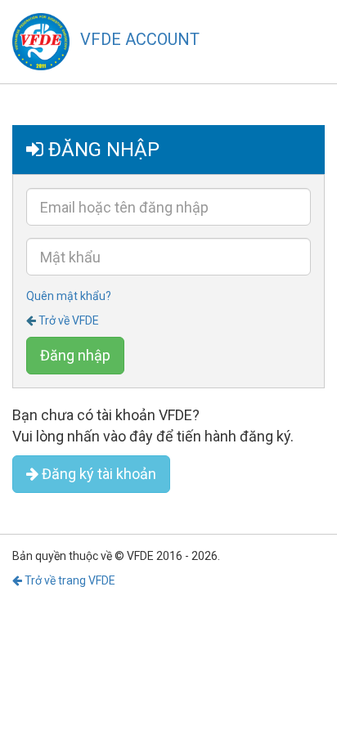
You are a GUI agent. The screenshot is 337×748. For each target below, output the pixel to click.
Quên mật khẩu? (68, 295)
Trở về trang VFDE (68, 580)
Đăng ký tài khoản (97, 473)
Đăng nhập (75, 355)
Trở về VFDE (68, 320)
